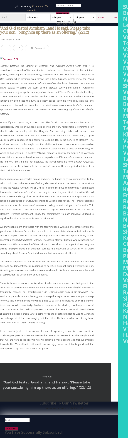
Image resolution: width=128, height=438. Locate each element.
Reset (101, 17)
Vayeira (10, 39)
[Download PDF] (9, 59)
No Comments (38, 48)
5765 (18, 39)
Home (2, 39)
